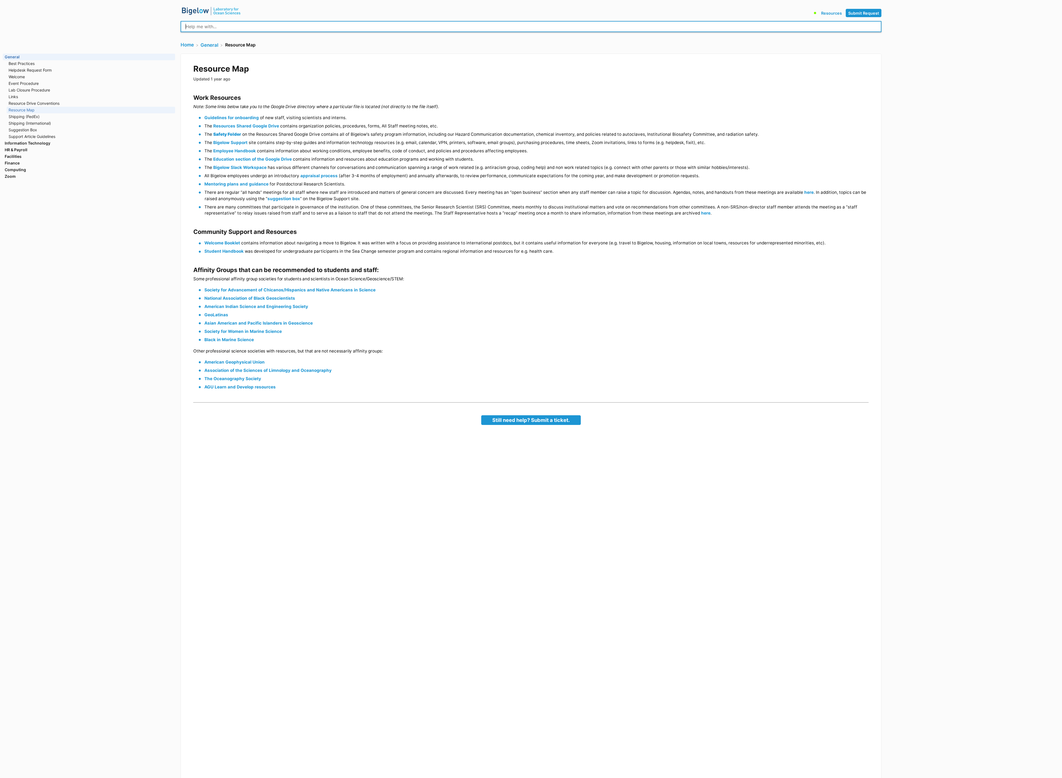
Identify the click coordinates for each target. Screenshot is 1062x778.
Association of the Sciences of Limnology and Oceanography (268, 370)
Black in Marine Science (229, 339)
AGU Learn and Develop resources (240, 387)
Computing (15, 169)
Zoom (10, 176)
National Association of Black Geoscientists (249, 298)
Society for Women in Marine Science (243, 331)
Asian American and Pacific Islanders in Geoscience (258, 323)
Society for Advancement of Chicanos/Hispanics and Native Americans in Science (290, 290)
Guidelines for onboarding (231, 117)
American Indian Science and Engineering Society (256, 306)
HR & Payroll (16, 149)
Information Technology (27, 143)
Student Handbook (224, 251)
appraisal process (319, 175)
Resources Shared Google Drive (246, 126)
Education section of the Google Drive (252, 159)
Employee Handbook (234, 150)
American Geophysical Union (234, 362)
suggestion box (283, 198)
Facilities (13, 156)
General (12, 56)
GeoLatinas (216, 314)
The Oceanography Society (232, 378)
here (809, 192)
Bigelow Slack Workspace (240, 167)
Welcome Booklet (222, 243)
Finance (12, 163)
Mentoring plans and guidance (236, 184)
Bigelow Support (230, 142)
